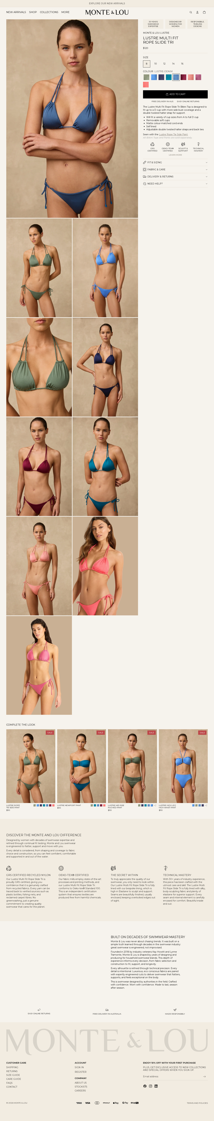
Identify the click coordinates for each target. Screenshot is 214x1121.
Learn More (175, 155)
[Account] (197, 12)
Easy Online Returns (188, 101)
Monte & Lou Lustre (156, 33)
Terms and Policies (197, 1103)
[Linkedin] (156, 1086)
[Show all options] (155, 805)
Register (80, 1072)
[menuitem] (65, 12)
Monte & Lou (20, 1103)
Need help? (155, 183)
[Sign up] (204, 1077)
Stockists (81, 1086)
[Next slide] (50, 766)
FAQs (9, 1083)
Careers (80, 1090)
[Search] (190, 12)
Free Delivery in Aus (162, 101)
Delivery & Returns (160, 176)
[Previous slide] (11, 766)
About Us (81, 1083)
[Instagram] (150, 1086)
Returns (12, 1071)
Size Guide (13, 1075)
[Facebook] (145, 1086)
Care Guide (13, 1079)
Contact (11, 1086)
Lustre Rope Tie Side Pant (173, 134)
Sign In (79, 1067)
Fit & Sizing (154, 162)
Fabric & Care (156, 169)
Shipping (12, 1067)
